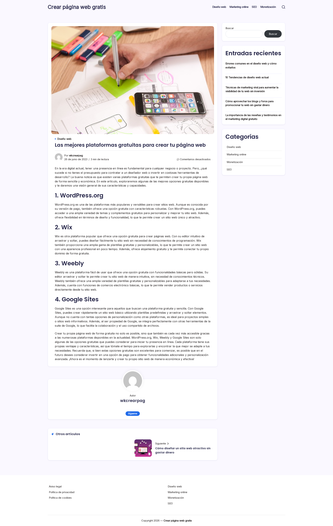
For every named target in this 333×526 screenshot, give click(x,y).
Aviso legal (55, 486)
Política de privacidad (61, 492)
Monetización (235, 162)
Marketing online (236, 154)
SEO (229, 169)
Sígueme (132, 413)
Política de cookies (60, 497)
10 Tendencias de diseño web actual (247, 77)
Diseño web (234, 147)
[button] (283, 7)
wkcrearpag (76, 155)
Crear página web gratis (77, 7)
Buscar (229, 28)
